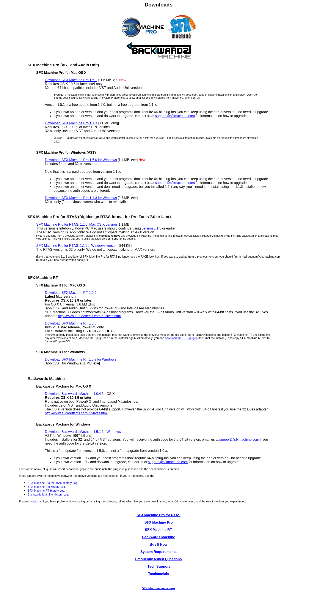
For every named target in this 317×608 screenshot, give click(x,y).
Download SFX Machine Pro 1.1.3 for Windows (81, 198)
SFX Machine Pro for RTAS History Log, (53, 482)
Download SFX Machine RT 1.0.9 (70, 292)
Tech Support (159, 566)
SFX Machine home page (158, 588)
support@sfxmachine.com (175, 116)
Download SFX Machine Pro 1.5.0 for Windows (81, 160)
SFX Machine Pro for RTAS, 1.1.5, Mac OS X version (76, 224)
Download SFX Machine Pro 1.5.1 (71, 80)
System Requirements (158, 552)
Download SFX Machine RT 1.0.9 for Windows (80, 359)
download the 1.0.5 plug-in (181, 338)
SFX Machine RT (158, 530)
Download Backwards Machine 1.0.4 (73, 394)
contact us (35, 501)
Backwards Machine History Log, (48, 494)
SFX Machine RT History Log (46, 490)
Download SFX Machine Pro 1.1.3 (71, 123)
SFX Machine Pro (158, 522)
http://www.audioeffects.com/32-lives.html (89, 316)
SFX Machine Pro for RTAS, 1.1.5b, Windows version (77, 245)
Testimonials (158, 574)
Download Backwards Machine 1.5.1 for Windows (83, 432)
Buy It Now (158, 544)
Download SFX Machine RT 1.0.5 (70, 323)
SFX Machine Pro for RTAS (158, 515)
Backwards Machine (158, 537)
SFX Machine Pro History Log (46, 486)
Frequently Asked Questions (158, 559)
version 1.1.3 (151, 228)
